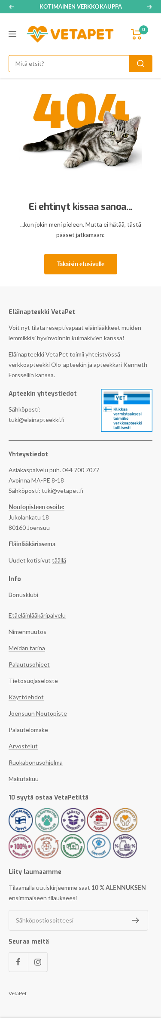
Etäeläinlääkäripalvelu (37, 615)
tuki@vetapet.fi (62, 490)
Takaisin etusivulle (80, 264)
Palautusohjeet (29, 664)
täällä (59, 560)
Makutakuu (24, 778)
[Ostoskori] (136, 34)
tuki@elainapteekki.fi (36, 419)
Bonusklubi (23, 594)
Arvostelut (23, 746)
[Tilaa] (136, 920)
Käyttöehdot (26, 697)
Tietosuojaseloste (33, 680)
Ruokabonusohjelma (36, 762)
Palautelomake (28, 729)
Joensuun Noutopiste (38, 713)
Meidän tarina (27, 648)
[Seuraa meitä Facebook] (18, 962)
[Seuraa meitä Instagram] (37, 962)
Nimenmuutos (27, 631)
